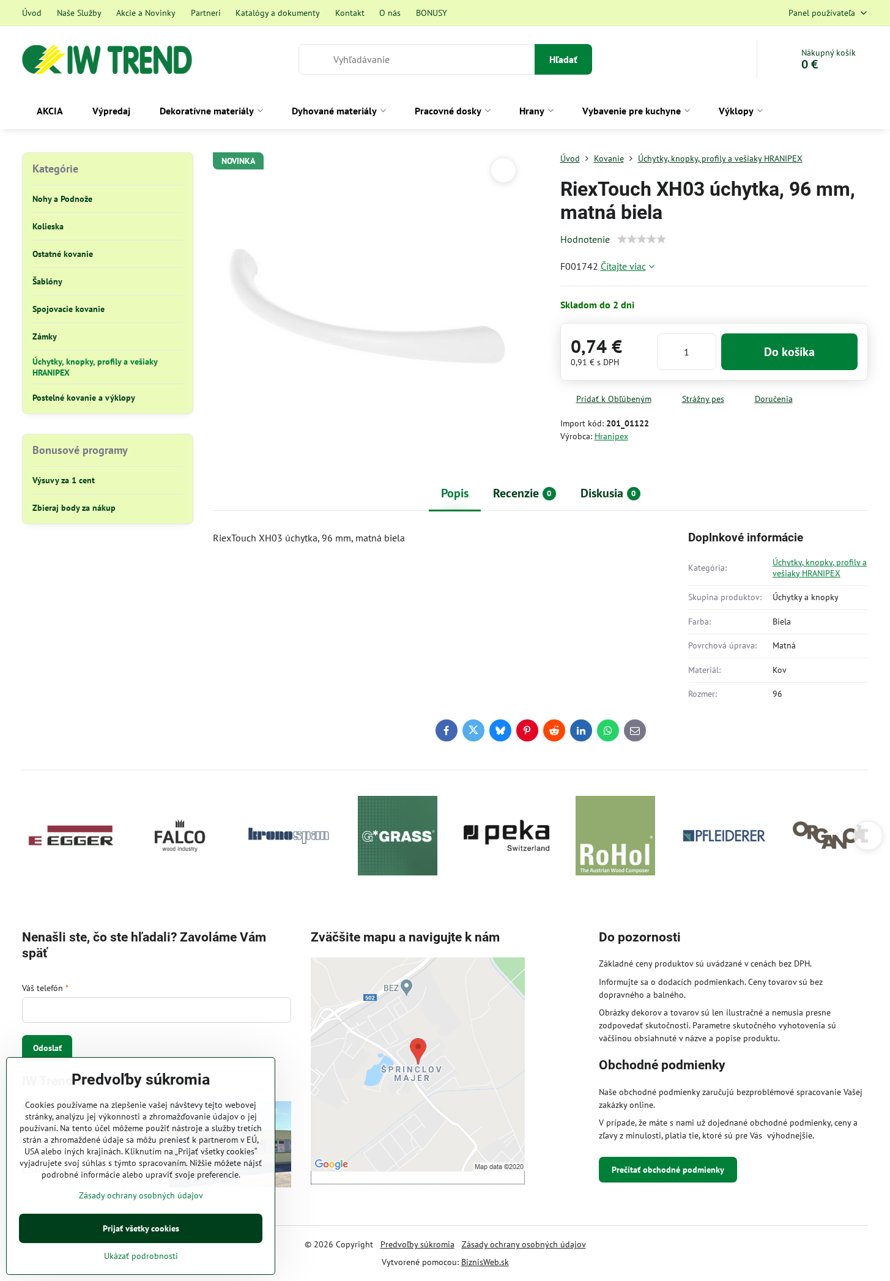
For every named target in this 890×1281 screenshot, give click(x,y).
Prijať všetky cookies (141, 1228)
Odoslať (47, 1047)
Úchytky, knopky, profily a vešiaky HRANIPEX (820, 568)
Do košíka (789, 352)
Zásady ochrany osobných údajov (524, 1244)
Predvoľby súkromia (417, 1244)
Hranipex (611, 436)
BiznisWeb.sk (485, 1262)
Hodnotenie (585, 239)
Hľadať (563, 59)
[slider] (641, 239)
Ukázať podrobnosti (141, 1255)
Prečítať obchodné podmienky (668, 1169)
